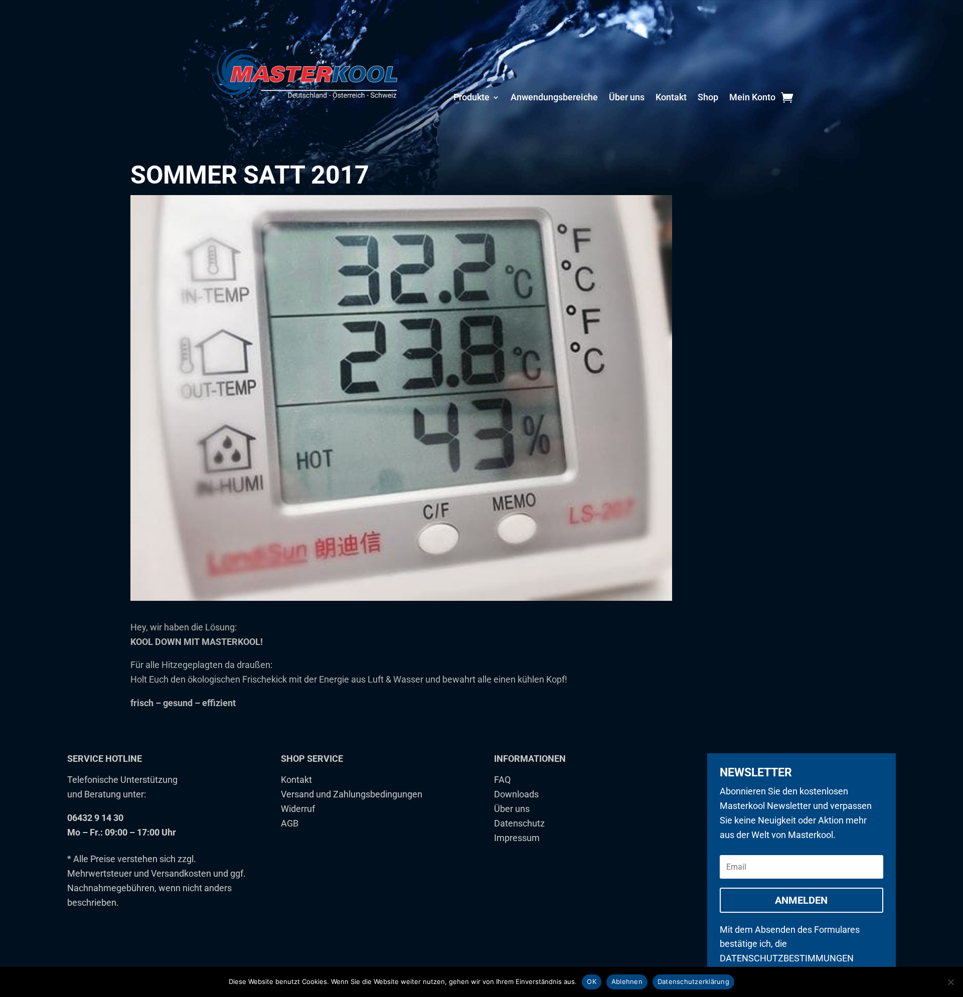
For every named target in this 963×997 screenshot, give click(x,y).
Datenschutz (519, 823)
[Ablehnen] (950, 982)
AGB (289, 823)
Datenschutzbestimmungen (787, 958)
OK (591, 981)
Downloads (516, 794)
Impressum (517, 838)
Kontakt (671, 98)
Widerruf (298, 808)
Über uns (627, 98)
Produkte (471, 98)
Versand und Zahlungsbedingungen (351, 794)
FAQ (502, 779)
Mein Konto (752, 98)
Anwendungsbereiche (554, 98)
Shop (708, 98)
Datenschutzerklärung (693, 981)
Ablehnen (627, 981)
